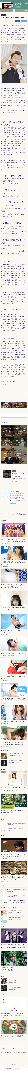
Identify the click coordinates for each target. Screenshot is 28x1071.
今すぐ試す (18, 6)
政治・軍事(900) (12, 388)
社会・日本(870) (4, 388)
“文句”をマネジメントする (7, 1048)
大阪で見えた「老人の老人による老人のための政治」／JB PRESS (13, 97)
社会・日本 (4, 15)
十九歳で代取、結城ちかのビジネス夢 (12, 722)
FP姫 (4, 385)
